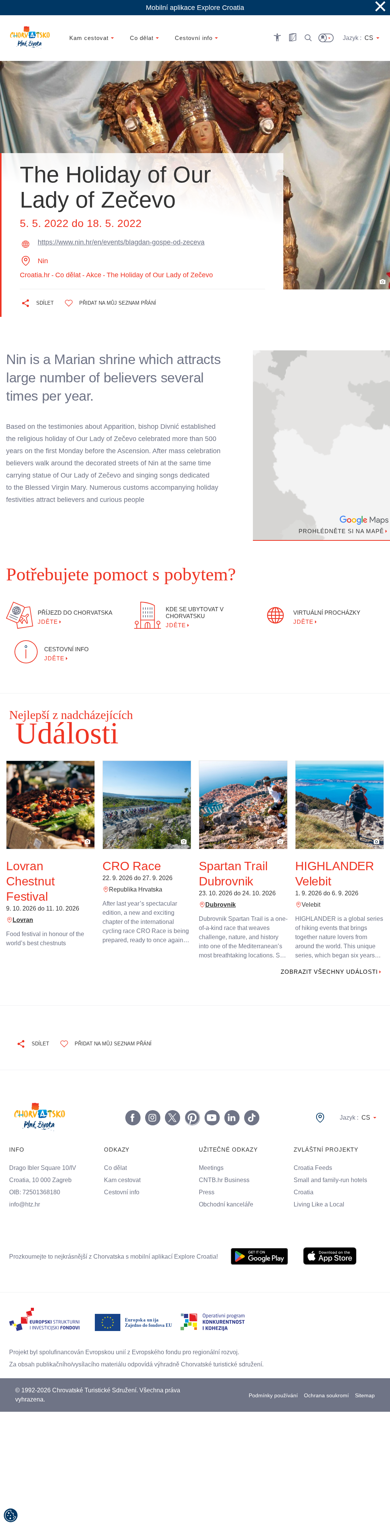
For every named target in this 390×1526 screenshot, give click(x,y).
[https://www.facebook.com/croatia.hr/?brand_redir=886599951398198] (132, 1117)
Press (206, 1192)
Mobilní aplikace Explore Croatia (195, 7)
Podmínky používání (273, 1395)
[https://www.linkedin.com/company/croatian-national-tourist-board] (231, 1117)
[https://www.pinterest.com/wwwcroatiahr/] (192, 1117)
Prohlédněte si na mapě (339, 531)
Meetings (211, 1168)
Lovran (22, 920)
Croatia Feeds (313, 1168)
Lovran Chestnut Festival (31, 881)
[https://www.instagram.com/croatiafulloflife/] (152, 1117)
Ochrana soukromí (326, 1395)
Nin (44, 261)
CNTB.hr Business (224, 1180)
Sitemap (365, 1395)
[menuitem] (259, 1256)
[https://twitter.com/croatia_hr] (172, 1117)
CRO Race (129, 865)
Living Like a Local (320, 1204)
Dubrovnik (220, 905)
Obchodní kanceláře (227, 1204)
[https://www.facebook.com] (211, 1117)
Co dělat (115, 1168)
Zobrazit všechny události (327, 971)
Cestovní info (123, 1192)
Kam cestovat (122, 1180)
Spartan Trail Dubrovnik (233, 873)
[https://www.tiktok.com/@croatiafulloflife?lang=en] (251, 1117)
